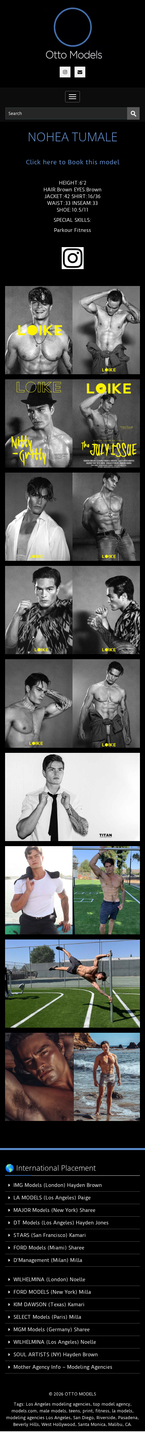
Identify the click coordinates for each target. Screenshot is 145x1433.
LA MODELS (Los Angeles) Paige (52, 1198)
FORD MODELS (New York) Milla (52, 1292)
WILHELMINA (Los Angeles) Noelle (54, 1342)
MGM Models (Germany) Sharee (51, 1330)
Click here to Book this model (72, 162)
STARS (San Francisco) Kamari (49, 1235)
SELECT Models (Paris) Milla (47, 1317)
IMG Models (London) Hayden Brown (57, 1185)
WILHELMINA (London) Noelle (49, 1279)
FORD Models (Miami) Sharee (48, 1248)
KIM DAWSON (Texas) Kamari (49, 1304)
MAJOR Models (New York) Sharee (54, 1210)
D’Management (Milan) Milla (47, 1260)
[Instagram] (65, 72)
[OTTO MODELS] (74, 33)
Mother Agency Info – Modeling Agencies (62, 1367)
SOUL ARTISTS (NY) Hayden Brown (55, 1355)
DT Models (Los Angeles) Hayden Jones (61, 1223)
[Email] (80, 72)
